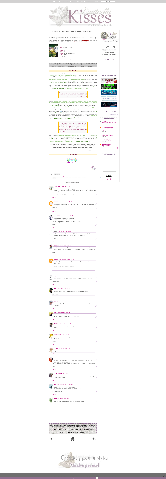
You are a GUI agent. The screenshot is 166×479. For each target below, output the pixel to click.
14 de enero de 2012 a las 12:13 (64, 186)
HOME (54, 1)
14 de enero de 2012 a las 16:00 (63, 288)
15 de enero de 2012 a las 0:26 (63, 373)
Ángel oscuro (56, 384)
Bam (55, 334)
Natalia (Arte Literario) (59, 358)
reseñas (66, 176)
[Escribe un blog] (55, 174)
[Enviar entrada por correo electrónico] (52, 174)
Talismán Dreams (57, 259)
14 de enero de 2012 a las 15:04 (64, 245)
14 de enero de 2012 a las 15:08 (68, 259)
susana (55, 312)
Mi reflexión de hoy (106, 145)
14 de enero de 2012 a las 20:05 (62, 334)
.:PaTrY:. (55, 186)
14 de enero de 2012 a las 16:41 (65, 301)
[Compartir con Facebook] (58, 174)
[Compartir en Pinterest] (59, 174)
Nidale (55, 288)
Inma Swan (56, 301)
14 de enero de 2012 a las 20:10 (65, 348)
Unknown (56, 201)
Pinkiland (56, 348)
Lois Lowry (61, 176)
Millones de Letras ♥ (106, 144)
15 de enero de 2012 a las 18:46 (66, 384)
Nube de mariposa (105, 139)
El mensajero (55, 176)
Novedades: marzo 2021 (107, 140)
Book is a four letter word (107, 127)
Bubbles (55, 373)
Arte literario (104, 121)
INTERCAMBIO (81, 1)
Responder (54, 197)
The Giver (70, 176)
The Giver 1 (67, 59)
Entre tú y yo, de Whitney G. (107, 135)
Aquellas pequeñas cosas (107, 134)
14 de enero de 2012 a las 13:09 (65, 201)
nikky (55, 276)
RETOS (90, 1)
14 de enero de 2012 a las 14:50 (64, 231)
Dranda (55, 245)
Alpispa (55, 323)
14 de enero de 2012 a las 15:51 (63, 276)
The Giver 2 (74, 59)
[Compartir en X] (56, 174)
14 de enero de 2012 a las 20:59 (70, 358)
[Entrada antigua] (93, 439)
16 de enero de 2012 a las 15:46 (63, 398)
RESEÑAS (61, 1)
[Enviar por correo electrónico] (54, 174)
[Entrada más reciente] (52, 439)
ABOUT (97, 1)
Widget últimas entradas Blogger (114, 114)
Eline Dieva (56, 215)
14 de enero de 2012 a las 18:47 (64, 323)
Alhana (55, 398)
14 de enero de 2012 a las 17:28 (63, 312)
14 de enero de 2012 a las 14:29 (66, 215)
